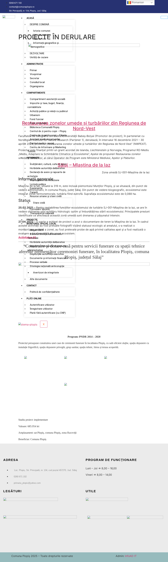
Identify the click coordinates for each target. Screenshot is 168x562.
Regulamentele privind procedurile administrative (46, 248)
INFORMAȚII (33, 158)
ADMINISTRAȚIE (35, 64)
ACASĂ (30, 18)
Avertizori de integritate (46, 272)
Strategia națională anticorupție (47, 266)
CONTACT (32, 285)
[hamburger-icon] (164, 17)
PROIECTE (32, 220)
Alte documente (38, 279)
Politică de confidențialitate (45, 291)
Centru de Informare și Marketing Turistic (46, 149)
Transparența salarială (42, 213)
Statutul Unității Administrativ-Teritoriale (45, 236)
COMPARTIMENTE (36, 93)
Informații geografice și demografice (45, 44)
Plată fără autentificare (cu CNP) (48, 312)
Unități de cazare (39, 57)
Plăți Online (34, 298)
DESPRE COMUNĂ (39, 24)
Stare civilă (39, 202)
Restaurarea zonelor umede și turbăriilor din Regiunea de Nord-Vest (84, 125)
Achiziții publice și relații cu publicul (49, 111)
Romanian (137, 2)
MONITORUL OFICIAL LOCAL (41, 223)
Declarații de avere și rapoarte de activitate (46, 174)
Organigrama (37, 86)
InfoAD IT (130, 556)
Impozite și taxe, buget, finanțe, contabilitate (45, 105)
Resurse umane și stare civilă (46, 196)
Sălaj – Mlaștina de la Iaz (84, 165)
